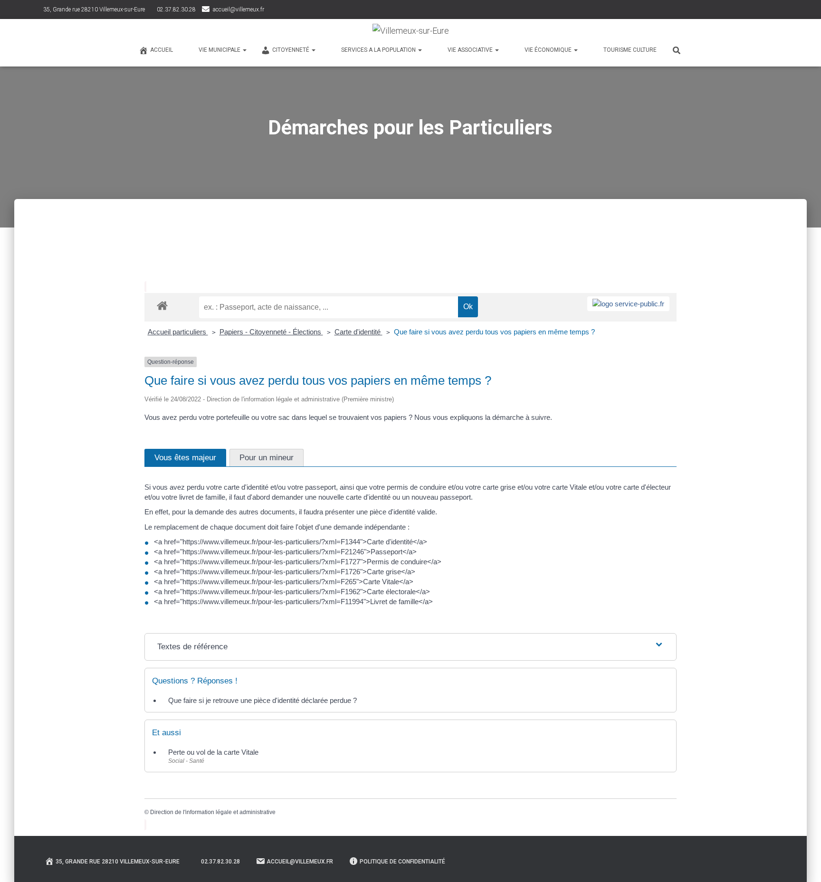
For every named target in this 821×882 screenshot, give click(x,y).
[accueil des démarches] (162, 305)
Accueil (161, 50)
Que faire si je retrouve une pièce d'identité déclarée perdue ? (262, 700)
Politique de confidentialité (402, 861)
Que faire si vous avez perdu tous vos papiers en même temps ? (494, 332)
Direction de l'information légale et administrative (213, 812)
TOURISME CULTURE (630, 50)
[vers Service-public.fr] (628, 303)
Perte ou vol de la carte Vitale (213, 752)
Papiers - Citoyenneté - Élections (271, 332)
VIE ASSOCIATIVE (471, 50)
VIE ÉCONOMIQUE (549, 50)
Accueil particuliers (178, 332)
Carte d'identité (358, 332)
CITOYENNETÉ (291, 50)
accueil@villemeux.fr (238, 9)
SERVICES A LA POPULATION (379, 50)
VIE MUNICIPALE (220, 50)
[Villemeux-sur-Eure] (410, 31)
